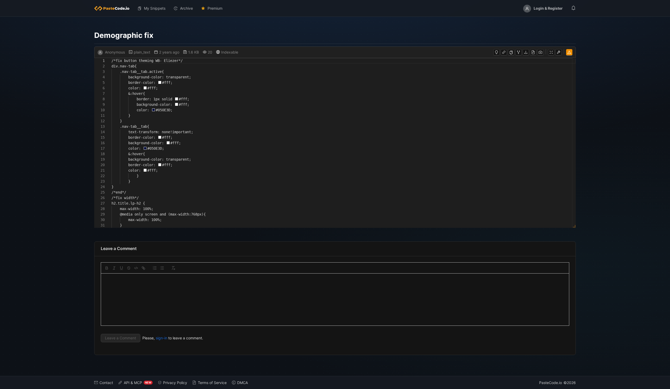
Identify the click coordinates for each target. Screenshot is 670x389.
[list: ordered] (154, 268)
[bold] (106, 268)
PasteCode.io (550, 382)
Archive (186, 8)
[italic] (114, 268)
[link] (143, 268)
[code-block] (136, 268)
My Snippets (154, 8)
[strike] (128, 268)
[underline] (121, 268)
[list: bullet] (162, 268)
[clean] (173, 268)
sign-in (161, 338)
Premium (215, 8)
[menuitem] (113, 8)
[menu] (335, 8)
